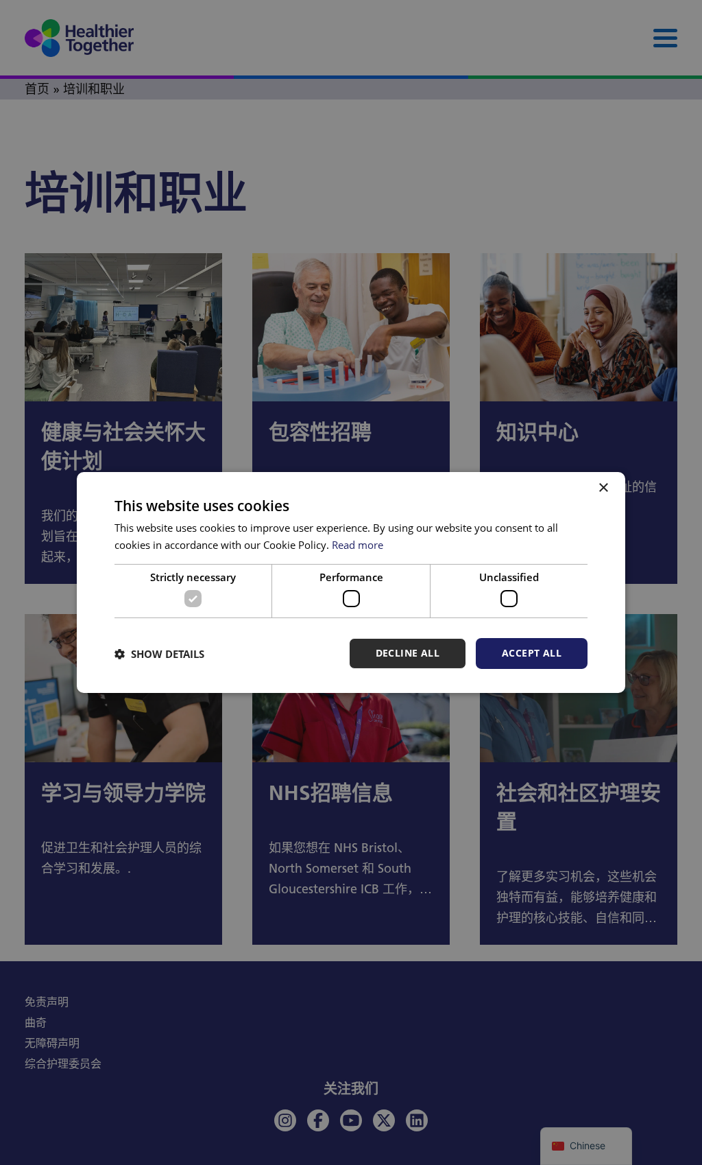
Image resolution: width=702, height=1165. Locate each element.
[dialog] (351, 582)
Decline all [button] (407, 652)
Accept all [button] (531, 652)
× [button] (603, 488)
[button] (159, 653)
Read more (357, 545)
